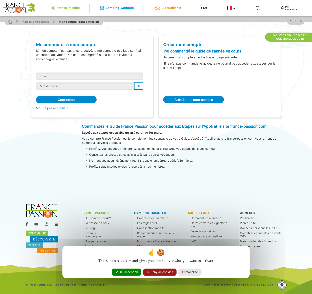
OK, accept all (128, 272)
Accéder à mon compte (36, 21)
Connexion (66, 100)
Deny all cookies (161, 272)
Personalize (190, 272)
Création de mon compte (193, 100)
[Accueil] (10, 22)
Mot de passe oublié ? (52, 108)
